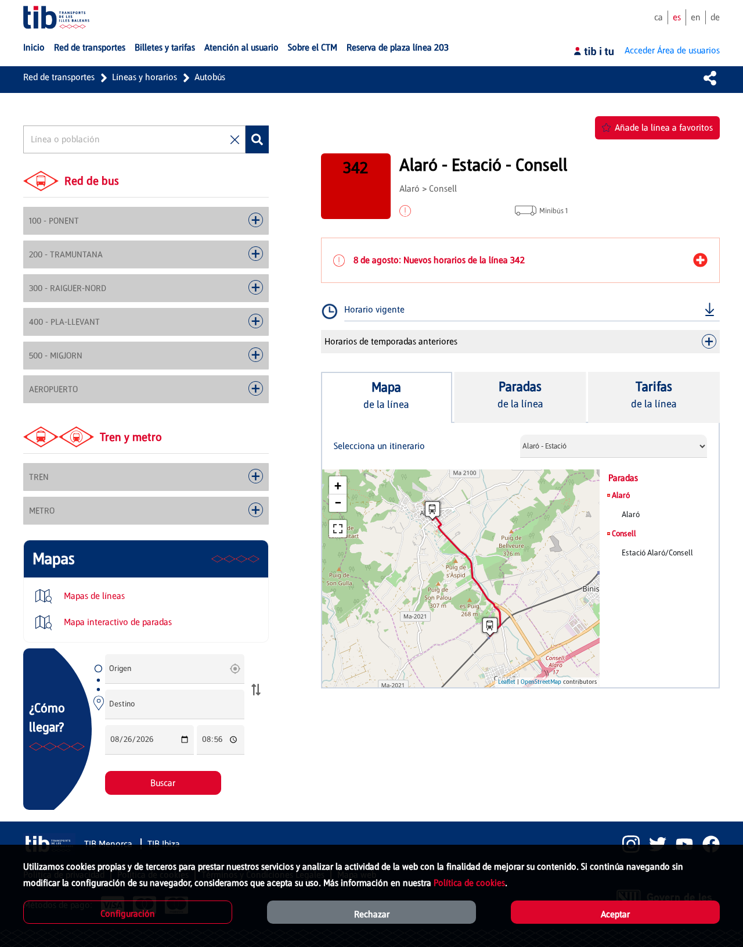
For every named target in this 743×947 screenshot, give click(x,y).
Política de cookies (469, 882)
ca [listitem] (658, 17)
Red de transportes (59, 76)
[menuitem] (34, 47)
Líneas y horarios (144, 76)
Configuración (127, 913)
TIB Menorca (109, 843)
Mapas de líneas (93, 595)
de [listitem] (715, 17)
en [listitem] (696, 17)
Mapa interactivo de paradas (117, 621)
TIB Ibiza (163, 843)
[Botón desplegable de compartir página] (710, 77)
